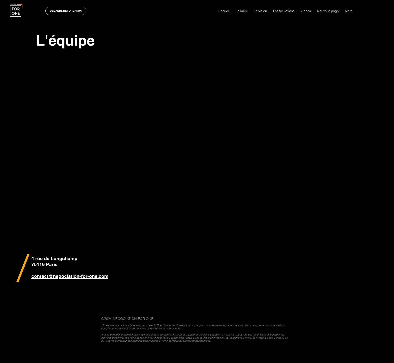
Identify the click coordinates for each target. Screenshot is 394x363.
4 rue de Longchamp (54, 258)
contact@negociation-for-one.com (69, 276)
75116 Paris (44, 264)
